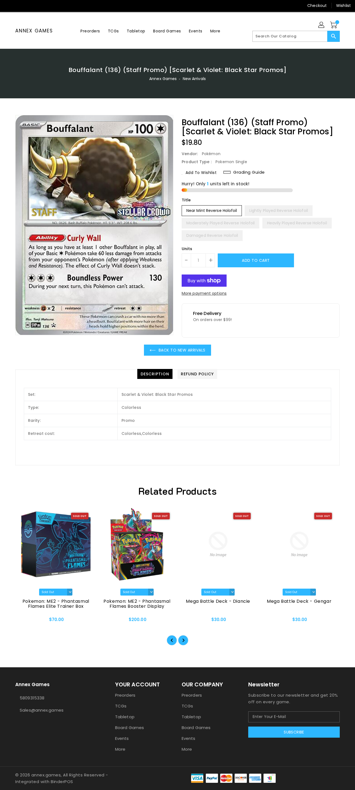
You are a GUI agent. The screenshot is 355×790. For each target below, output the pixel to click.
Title (186, 200)
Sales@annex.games (42, 710)
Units (187, 249)
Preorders (125, 695)
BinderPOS (62, 781)
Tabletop (125, 717)
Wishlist (343, 5)
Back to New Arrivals (182, 350)
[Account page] (321, 25)
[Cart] (334, 25)
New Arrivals (194, 78)
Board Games (129, 727)
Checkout (317, 5)
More (120, 749)
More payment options (204, 293)
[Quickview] (24, 621)
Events (122, 738)
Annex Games (34, 31)
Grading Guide (249, 172)
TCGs (120, 706)
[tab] (155, 374)
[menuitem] (90, 31)
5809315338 (32, 698)
